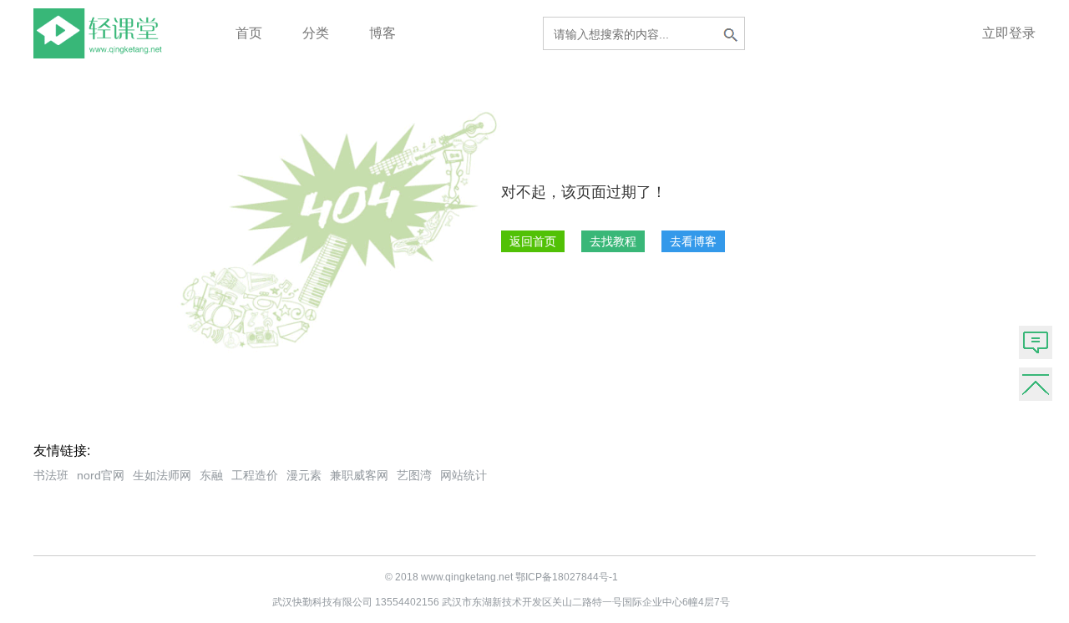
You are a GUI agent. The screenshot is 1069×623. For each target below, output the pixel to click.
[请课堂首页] (101, 54)
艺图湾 (414, 475)
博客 (382, 33)
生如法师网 (162, 475)
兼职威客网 (359, 475)
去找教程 (613, 241)
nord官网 (100, 475)
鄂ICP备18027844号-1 (566, 577)
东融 (211, 475)
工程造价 (254, 475)
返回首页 (532, 241)
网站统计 (463, 475)
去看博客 (693, 241)
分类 (315, 33)
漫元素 (304, 475)
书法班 (50, 475)
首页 (249, 33)
